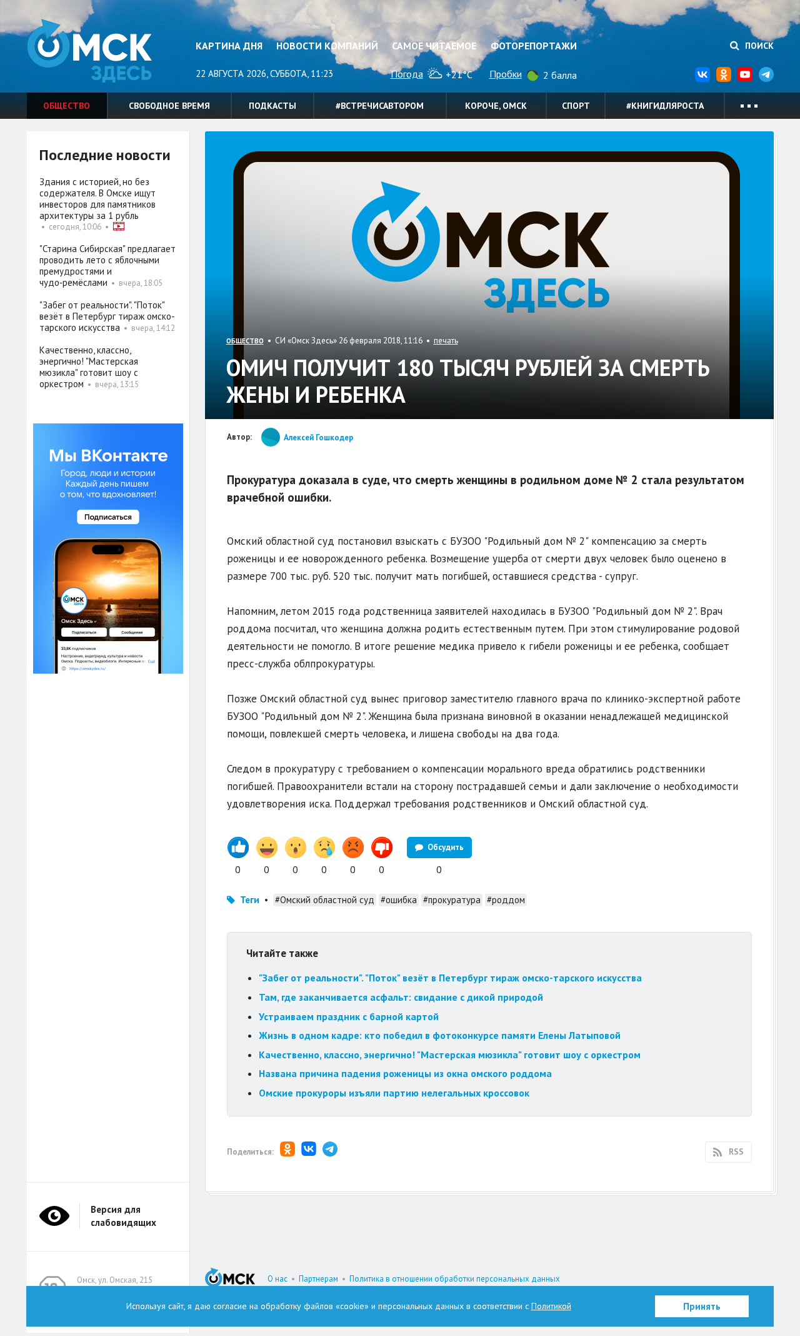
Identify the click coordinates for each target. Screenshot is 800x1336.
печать (446, 340)
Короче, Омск (496, 105)
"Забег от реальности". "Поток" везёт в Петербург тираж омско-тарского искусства (450, 977)
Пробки (505, 74)
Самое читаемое (434, 45)
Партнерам (318, 1278)
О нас (278, 1278)
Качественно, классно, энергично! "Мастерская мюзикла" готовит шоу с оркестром (450, 1054)
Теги (249, 900)
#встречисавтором (380, 105)
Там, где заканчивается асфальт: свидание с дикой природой (401, 997)
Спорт (576, 105)
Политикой (551, 1306)
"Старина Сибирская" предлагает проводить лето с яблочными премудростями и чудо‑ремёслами (107, 265)
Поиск (758, 45)
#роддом (506, 900)
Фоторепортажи (534, 45)
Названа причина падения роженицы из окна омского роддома (405, 1073)
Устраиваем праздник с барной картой (349, 1016)
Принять (702, 1306)
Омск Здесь (89, 51)
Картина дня (229, 45)
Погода (407, 74)
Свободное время (169, 105)
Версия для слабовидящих (123, 1215)
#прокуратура (452, 900)
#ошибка (399, 900)
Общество (66, 105)
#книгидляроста (665, 105)
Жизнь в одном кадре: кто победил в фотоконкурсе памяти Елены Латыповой (440, 1035)
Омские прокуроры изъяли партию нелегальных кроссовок (394, 1092)
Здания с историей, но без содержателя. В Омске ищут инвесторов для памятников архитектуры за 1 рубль (97, 198)
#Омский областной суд (324, 900)
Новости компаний (327, 45)
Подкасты (272, 105)
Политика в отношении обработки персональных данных (454, 1278)
